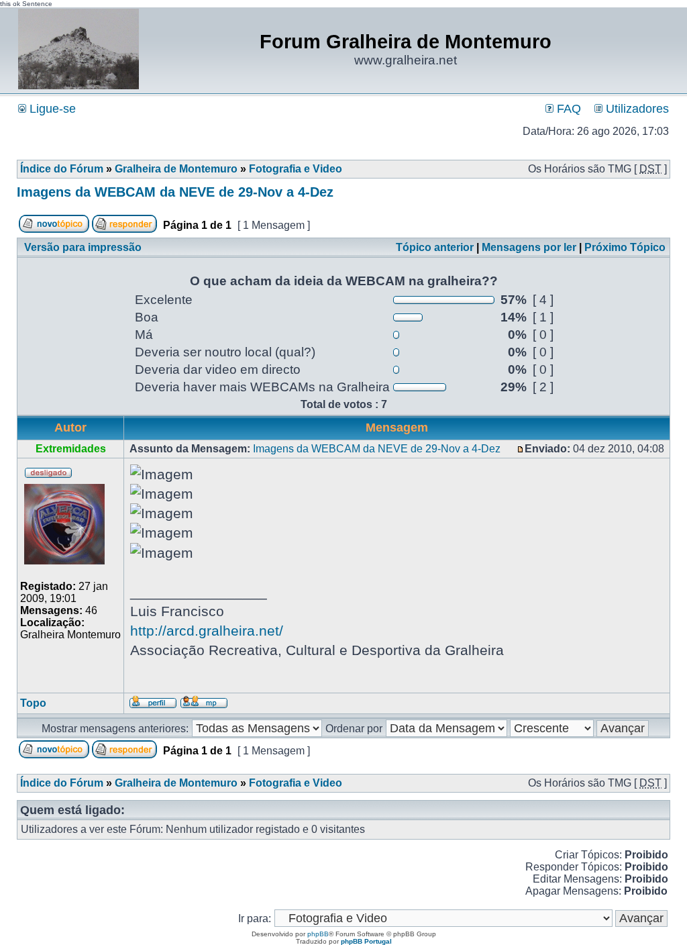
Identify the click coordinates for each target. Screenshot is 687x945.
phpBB (318, 934)
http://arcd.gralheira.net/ (206, 630)
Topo (33, 703)
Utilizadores (635, 108)
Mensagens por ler (529, 247)
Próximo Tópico (625, 247)
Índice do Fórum (61, 169)
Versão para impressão (83, 247)
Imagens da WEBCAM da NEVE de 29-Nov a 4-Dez (175, 192)
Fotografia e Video (295, 169)
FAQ (567, 108)
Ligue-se (51, 108)
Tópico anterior (435, 247)
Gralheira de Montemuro (176, 169)
